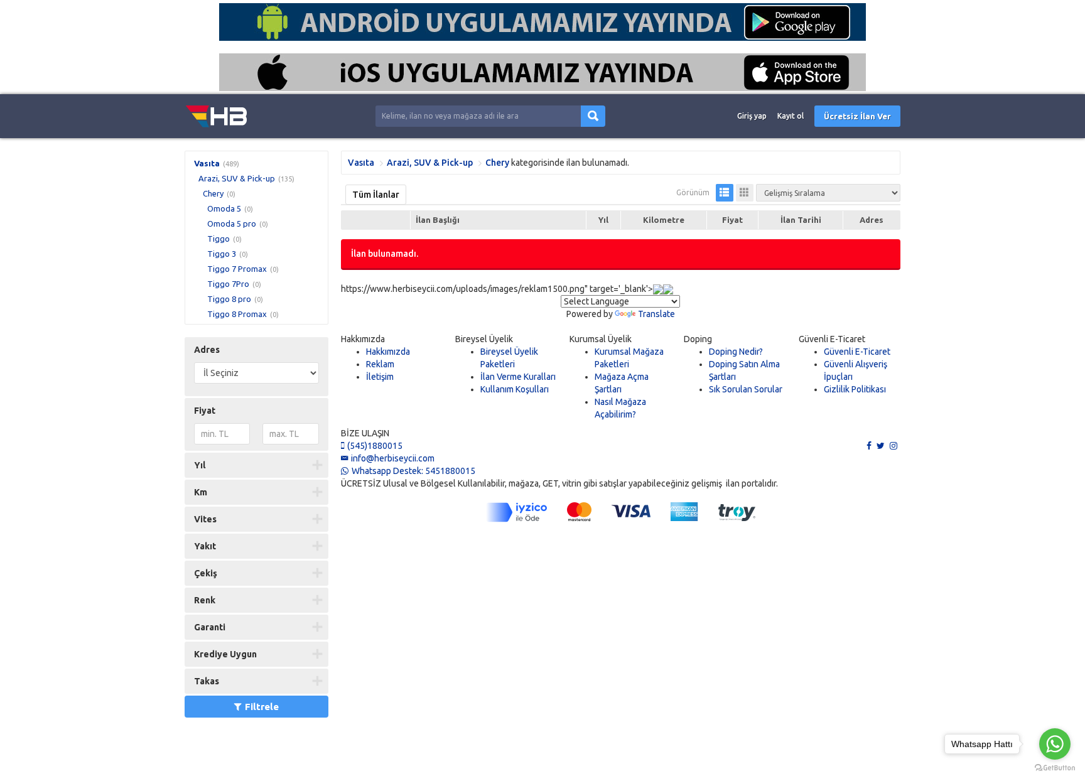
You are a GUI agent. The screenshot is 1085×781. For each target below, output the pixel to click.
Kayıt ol (790, 116)
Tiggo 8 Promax (237, 314)
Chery (213, 193)
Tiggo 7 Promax (237, 268)
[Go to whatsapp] (1055, 744)
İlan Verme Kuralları (518, 377)
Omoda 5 (224, 208)
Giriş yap (752, 116)
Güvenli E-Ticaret (857, 352)
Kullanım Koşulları (514, 389)
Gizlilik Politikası (855, 389)
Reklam (380, 364)
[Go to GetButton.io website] (1055, 768)
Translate (656, 314)
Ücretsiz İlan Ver (857, 116)
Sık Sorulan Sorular (745, 389)
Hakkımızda (388, 352)
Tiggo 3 (221, 253)
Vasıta (207, 163)
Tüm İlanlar (375, 195)
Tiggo (218, 238)
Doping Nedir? (736, 352)
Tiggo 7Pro (228, 283)
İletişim (380, 377)
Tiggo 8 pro (229, 298)
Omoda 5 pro (231, 223)
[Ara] (593, 116)
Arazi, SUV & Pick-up (236, 178)
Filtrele (262, 706)
